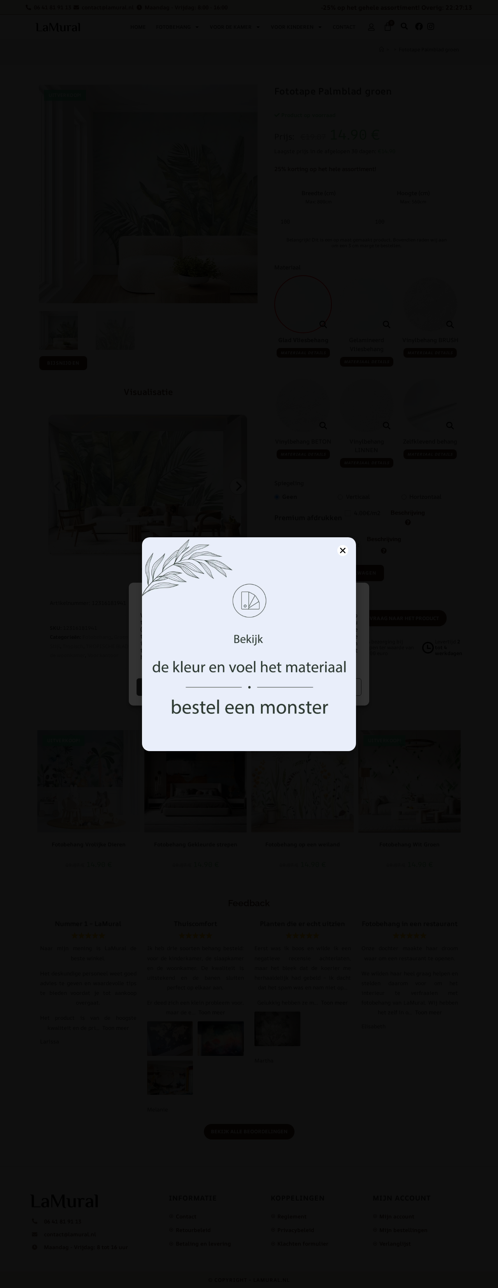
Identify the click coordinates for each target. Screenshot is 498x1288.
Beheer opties (306, 687)
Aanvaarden (192, 687)
